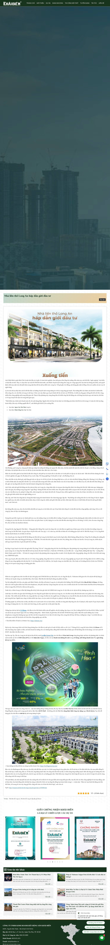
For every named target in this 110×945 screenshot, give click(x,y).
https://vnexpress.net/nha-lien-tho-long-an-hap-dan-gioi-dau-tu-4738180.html (28, 787)
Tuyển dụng (84, 3)
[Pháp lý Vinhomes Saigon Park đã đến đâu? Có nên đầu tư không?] (61, 877)
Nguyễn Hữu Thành (12, 929)
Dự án (48, 3)
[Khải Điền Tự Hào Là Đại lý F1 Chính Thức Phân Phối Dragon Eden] (61, 892)
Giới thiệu (40, 3)
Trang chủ (30, 3)
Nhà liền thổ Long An (14, 798)
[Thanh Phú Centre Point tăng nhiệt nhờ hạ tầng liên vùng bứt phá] (8, 907)
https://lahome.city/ (36, 620)
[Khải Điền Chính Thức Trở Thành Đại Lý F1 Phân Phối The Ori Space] (8, 877)
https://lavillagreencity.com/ (48, 766)
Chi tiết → (49, 884)
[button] (48, 862)
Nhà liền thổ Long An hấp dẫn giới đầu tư (27, 295)
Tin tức (94, 3)
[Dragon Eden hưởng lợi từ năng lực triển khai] (8, 892)
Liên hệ (101, 3)
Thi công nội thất (71, 3)
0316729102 (29, 929)
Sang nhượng (57, 3)
